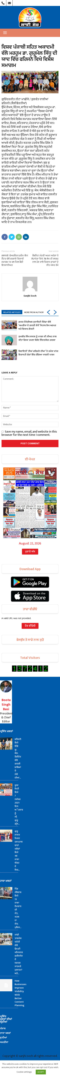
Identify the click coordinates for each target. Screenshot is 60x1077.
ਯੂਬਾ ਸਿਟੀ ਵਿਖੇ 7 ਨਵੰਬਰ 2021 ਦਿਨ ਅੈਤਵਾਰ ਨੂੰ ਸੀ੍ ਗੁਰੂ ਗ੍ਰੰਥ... (19, 804)
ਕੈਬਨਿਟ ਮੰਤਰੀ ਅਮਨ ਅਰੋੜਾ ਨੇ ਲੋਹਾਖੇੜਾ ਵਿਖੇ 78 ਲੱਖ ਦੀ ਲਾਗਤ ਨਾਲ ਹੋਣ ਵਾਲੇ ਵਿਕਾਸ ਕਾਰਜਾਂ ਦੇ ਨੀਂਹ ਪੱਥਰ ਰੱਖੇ (44, 260)
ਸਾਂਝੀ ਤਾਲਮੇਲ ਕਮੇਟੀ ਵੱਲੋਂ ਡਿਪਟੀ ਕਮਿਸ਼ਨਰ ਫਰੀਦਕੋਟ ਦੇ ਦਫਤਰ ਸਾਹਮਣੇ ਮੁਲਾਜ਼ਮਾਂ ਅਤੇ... (19, 954)
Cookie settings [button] (24, 1072)
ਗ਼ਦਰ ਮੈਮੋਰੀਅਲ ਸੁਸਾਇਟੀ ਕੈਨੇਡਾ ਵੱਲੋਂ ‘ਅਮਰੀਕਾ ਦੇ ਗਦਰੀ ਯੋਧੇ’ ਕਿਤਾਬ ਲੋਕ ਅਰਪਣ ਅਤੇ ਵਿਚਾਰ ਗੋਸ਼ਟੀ (37, 325)
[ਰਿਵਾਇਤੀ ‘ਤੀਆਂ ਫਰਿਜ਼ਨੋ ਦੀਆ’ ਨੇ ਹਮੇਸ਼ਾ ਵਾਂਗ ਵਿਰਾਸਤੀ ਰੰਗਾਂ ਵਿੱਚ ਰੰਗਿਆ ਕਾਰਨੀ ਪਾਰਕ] (9, 354)
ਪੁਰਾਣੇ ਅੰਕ (30, 551)
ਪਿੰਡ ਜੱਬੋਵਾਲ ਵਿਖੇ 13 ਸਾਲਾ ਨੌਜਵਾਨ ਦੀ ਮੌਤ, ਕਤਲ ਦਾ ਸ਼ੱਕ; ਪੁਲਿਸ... (18, 908)
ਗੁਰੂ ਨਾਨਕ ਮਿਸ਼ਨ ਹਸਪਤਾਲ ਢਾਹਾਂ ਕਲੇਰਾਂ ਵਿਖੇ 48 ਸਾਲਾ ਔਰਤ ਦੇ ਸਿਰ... (19, 850)
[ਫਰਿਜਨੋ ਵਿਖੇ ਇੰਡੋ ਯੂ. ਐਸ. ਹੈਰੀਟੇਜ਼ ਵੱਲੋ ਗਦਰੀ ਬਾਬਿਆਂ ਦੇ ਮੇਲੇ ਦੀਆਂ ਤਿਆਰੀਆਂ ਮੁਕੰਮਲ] (6, 743)
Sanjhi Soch (30, 295)
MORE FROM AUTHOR (34, 312)
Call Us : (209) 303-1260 (3, 2)
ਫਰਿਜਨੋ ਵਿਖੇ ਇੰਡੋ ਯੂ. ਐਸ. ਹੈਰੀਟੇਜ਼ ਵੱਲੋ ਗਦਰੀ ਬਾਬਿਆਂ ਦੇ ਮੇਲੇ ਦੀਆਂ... (18, 758)
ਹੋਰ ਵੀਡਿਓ (30, 626)
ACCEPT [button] (41, 1072)
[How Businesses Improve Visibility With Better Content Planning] (6, 985)
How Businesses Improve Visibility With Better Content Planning (20, 993)
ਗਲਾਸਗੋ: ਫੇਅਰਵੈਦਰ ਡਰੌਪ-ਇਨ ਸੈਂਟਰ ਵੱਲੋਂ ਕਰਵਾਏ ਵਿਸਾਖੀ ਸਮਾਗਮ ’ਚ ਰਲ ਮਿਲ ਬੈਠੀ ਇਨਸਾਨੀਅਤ (15, 260)
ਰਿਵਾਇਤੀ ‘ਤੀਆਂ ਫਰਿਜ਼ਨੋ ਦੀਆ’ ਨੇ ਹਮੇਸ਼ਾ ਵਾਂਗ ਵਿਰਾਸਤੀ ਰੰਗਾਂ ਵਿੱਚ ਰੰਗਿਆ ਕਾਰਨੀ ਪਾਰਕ (38, 353)
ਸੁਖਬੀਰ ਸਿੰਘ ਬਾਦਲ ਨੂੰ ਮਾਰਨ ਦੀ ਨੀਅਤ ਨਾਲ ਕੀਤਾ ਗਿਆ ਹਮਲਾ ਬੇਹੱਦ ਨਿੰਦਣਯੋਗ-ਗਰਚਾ (37, 338)
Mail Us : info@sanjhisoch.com (9, 2)
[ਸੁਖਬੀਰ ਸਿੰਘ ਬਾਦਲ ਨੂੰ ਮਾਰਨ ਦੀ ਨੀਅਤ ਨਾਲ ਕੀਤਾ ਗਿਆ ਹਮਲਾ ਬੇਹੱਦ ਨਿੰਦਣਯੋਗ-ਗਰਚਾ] (9, 340)
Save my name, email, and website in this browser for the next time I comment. (29, 433)
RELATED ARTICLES (11, 312)
